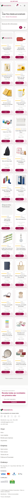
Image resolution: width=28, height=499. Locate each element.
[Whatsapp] (15, 416)
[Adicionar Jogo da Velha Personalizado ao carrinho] (12, 228)
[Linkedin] (5, 416)
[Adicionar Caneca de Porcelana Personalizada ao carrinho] (25, 112)
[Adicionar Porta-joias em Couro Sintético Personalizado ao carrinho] (25, 372)
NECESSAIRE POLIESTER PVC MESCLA (21, 50)
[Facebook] (8, 416)
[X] (12, 416)
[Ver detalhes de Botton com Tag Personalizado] (21, 67)
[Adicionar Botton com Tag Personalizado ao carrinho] (25, 83)
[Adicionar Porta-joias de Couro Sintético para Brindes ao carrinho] (12, 372)
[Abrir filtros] (2, 12)
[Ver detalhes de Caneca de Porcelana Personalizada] (21, 93)
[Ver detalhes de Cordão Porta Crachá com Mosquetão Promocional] (7, 238)
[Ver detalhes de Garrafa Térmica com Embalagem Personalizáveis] (21, 180)
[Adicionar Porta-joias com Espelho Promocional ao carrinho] (12, 314)
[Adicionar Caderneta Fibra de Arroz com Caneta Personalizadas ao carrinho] (12, 285)
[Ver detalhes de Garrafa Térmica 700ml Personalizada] (7, 180)
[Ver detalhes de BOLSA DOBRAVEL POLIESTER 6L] (7, 38)
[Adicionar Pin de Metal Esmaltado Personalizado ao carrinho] (12, 83)
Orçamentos (4, 440)
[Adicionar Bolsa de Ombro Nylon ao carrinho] (12, 170)
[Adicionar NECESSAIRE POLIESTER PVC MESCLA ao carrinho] (25, 57)
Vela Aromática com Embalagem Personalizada (21, 162)
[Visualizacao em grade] (20, 27)
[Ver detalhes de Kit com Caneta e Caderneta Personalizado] (7, 93)
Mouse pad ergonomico (21, 219)
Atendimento (4, 494)
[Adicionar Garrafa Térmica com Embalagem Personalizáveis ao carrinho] (25, 199)
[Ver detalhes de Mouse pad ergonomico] (21, 209)
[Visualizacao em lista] (24, 27)
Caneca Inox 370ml (7, 132)
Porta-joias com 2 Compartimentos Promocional (21, 334)
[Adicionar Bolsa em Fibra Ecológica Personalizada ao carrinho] (25, 285)
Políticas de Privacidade (7, 457)
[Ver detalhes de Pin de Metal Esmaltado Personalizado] (7, 67)
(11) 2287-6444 (4, 424)
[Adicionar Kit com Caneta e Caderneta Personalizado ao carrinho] (12, 112)
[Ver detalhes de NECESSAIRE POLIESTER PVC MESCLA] (21, 38)
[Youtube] (19, 416)
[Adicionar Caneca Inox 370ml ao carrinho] (12, 141)
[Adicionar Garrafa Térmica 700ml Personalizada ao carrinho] (12, 199)
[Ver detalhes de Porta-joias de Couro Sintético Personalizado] (7, 324)
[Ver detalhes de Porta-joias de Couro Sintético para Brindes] (7, 353)
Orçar (6, 57)
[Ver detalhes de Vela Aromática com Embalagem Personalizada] (21, 151)
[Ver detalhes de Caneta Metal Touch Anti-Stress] (21, 122)
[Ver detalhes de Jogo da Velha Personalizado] (7, 209)
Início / (3, 16)
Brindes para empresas (7, 438)
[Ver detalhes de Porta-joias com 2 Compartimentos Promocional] (21, 324)
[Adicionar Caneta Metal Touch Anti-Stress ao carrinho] (25, 141)
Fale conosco (4, 451)
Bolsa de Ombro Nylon (7, 161)
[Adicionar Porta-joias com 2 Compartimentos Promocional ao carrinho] (25, 343)
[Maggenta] (6, 6)
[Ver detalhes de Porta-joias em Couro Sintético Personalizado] (21, 353)
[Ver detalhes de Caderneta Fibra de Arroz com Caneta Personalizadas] (7, 266)
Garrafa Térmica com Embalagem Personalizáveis (21, 192)
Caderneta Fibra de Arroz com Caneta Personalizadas (7, 277)
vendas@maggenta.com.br (7, 422)
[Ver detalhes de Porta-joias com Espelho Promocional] (7, 295)
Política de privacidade (13, 494)
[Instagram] (1, 416)
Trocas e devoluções (5, 496)
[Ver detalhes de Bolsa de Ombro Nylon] (7, 151)
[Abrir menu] (24, 5)
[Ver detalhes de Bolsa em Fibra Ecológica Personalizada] (21, 266)
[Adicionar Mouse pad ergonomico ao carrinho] (25, 228)
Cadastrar (14, 402)
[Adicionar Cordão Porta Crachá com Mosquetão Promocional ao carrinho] (12, 256)
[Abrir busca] (20, 5)
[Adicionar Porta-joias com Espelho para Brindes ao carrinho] (25, 314)
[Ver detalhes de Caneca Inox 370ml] (7, 122)
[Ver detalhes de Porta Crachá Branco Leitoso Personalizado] (21, 238)
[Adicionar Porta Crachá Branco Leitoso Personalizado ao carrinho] (25, 256)
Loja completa (4, 435)
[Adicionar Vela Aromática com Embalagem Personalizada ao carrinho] (25, 170)
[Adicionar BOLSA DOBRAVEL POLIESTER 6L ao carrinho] (12, 57)
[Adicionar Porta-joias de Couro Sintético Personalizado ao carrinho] (12, 343)
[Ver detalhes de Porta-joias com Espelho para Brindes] (21, 295)
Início (2, 432)
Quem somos (4, 449)
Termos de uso (4, 454)
